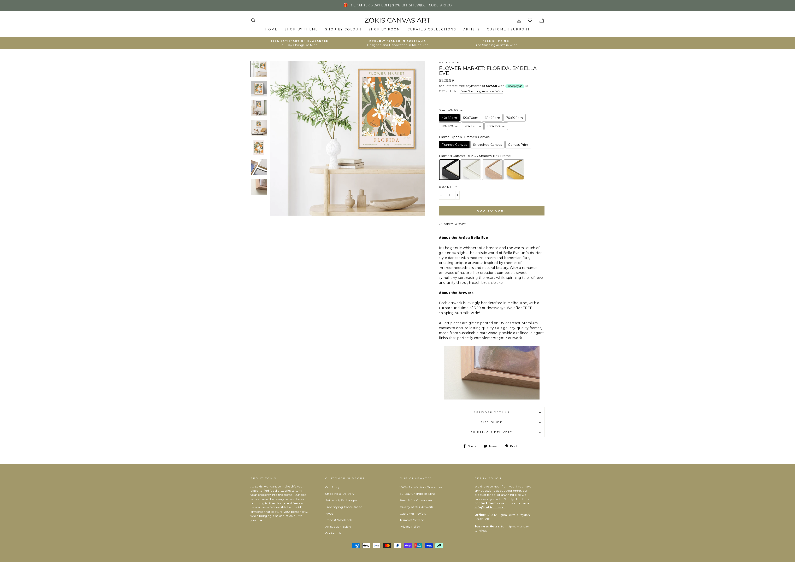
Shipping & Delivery (491, 432)
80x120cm (450, 126)
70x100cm (514, 118)
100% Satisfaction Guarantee (421, 487)
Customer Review (413, 513)
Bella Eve (449, 62)
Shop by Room (384, 29)
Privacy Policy (410, 526)
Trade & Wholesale (339, 520)
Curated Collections (431, 29)
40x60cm (449, 118)
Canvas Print (518, 145)
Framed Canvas (454, 145)
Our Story (332, 487)
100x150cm (496, 126)
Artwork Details (492, 412)
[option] (300, 43)
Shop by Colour (343, 29)
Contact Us (333, 533)
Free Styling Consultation (344, 507)
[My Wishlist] (530, 20)
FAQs (329, 513)
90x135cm (473, 126)
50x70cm (470, 118)
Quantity (448, 186)
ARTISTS (471, 29)
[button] (452, 224)
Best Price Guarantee (416, 500)
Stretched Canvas (487, 145)
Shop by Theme (301, 29)
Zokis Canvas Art (397, 20)
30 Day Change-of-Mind (418, 493)
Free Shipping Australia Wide (481, 91)
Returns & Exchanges (341, 500)
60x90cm (492, 118)
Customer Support (508, 29)
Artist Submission (338, 526)
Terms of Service (412, 520)
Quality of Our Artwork (416, 507)
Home (271, 29)
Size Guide (492, 422)
